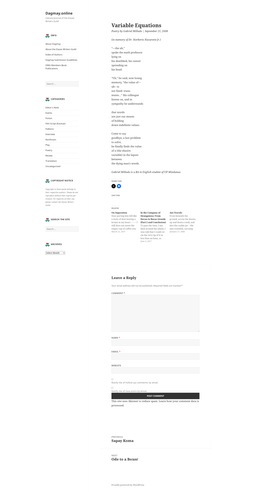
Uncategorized (52, 166)
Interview (50, 134)
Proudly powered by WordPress (127, 484)
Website (116, 365)
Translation (51, 160)
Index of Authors (53, 54)
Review (49, 155)
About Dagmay (53, 43)
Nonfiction (50, 139)
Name (115, 337)
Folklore (49, 128)
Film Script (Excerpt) (55, 123)
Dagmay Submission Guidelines (61, 59)
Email (115, 351)
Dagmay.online (59, 13)
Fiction (48, 118)
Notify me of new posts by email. (129, 391)
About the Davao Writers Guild (60, 49)
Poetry (48, 150)
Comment (118, 293)
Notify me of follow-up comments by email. (134, 382)
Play (47, 144)
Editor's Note (52, 107)
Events (48, 112)
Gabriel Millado (132, 31)
